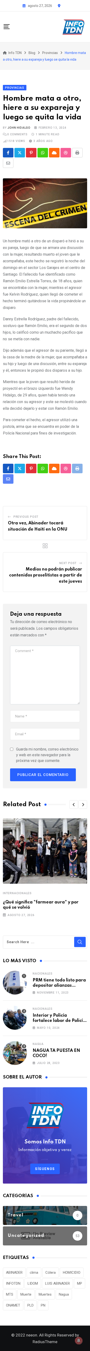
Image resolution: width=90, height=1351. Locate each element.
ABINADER (14, 1272)
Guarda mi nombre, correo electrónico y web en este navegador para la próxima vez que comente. (47, 755)
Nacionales (43, 973)
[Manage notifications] (79, 1340)
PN (43, 1305)
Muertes (45, 1294)
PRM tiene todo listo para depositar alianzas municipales (59, 985)
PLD (30, 1305)
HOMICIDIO (71, 1272)
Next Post (68, 563)
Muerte (25, 1294)
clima (34, 1272)
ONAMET (13, 1305)
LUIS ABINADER (57, 1283)
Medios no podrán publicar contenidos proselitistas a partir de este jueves (45, 575)
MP (79, 1283)
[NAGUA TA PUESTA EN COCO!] (15, 1053)
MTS (9, 1294)
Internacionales (17, 893)
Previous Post (25, 516)
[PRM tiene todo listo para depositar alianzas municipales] (15, 983)
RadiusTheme (45, 1341)
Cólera (50, 1272)
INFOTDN (13, 1283)
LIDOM (33, 1283)
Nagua (38, 1044)
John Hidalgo (18, 127)
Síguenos (45, 1169)
